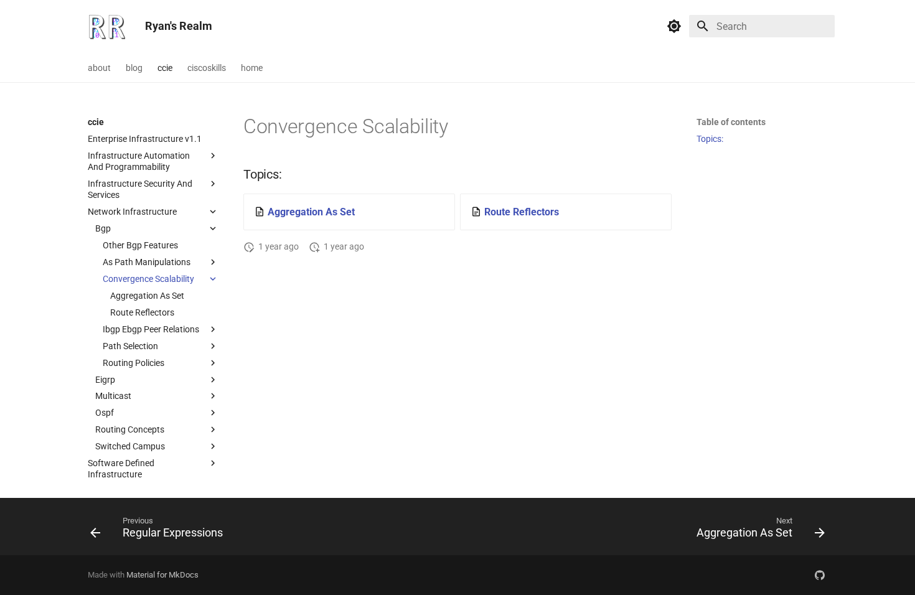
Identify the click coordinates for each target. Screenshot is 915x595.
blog (134, 68)
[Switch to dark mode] (674, 26)
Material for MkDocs (162, 574)
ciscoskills (206, 68)
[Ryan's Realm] (106, 26)
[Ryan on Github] (820, 575)
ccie (164, 68)
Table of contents (731, 122)
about (99, 68)
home (252, 68)
